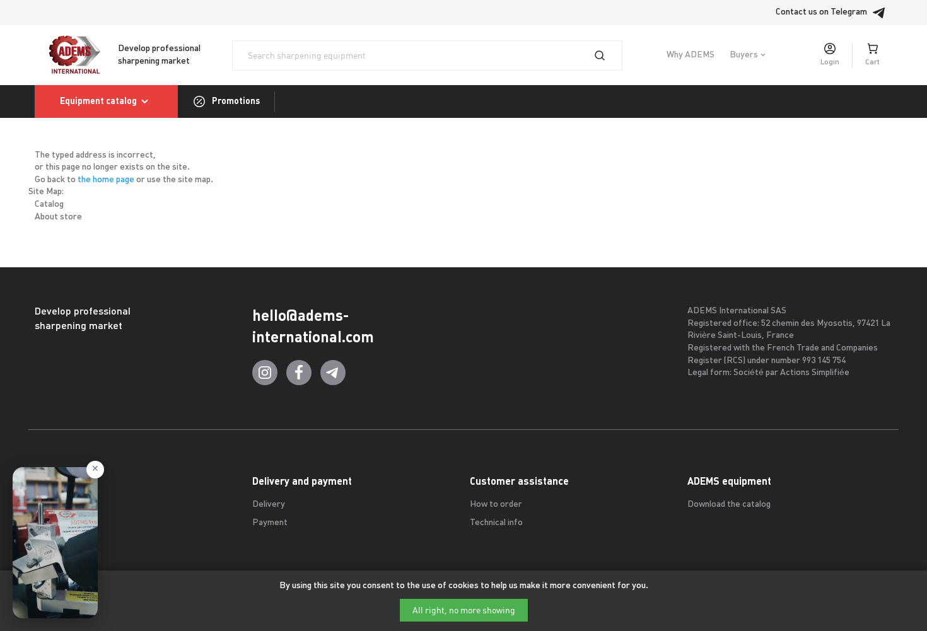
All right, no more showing (463, 610)
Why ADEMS (690, 55)
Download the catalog (729, 504)
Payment (270, 523)
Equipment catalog (98, 101)
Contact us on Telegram (821, 12)
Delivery (268, 504)
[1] (607, 55)
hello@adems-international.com (313, 326)
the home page (106, 180)
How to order (496, 504)
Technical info (496, 523)
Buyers (744, 55)
